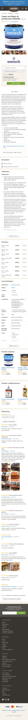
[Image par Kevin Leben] (8, 52)
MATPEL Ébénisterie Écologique (9, 586)
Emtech (24, 19)
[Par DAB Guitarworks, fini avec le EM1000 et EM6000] (21, 52)
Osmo (3, 641)
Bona (3, 639)
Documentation (6, 689)
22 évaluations (14, 21)
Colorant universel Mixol (8, 399)
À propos (4, 688)
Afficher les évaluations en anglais (11, 599)
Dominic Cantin (5, 577)
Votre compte (5, 673)
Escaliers (4, 663)
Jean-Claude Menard (6, 536)
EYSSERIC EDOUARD (6, 439)
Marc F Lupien (5, 514)
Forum (3, 693)
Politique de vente (6, 710)
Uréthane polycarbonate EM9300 (8, 368)
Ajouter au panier (15, 83)
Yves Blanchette (5, 497)
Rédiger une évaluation (9, 421)
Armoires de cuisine (7, 661)
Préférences (5, 680)
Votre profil (5, 681)
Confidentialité (15, 710)
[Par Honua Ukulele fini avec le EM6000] (16, 52)
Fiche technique (7, 163)
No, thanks (18, 4)
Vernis (3, 627)
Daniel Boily (4, 426)
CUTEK (4, 644)
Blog (3, 691)
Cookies (22, 710)
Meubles (4, 656)
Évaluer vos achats (6, 678)
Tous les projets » (6, 666)
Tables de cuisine (6, 664)
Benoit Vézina (4, 555)
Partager (15, 91)
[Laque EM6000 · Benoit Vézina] (5, 566)
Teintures (4, 626)
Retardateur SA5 (18, 320)
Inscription (21, 613)
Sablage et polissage (7, 631)
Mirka (3, 648)
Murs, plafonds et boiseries (9, 659)
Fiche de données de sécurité (10, 166)
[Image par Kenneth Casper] (12, 52)
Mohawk (4, 646)
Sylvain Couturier (5, 526)
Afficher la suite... (13, 236)
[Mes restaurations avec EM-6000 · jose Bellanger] (5, 467)
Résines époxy (5, 629)
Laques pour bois (15, 285)
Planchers (4, 658)
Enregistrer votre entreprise (9, 676)
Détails (14, 80)
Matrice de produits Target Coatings (12, 152)
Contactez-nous (6, 695)
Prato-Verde (5, 642)
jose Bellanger (5, 451)
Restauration (5, 624)
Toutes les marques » (7, 649)
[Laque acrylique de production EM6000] (14, 36)
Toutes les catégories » (8, 632)
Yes (13, 4)
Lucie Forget (4, 546)
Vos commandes (6, 674)
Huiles (3, 622)
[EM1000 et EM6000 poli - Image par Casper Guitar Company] (3, 52)
